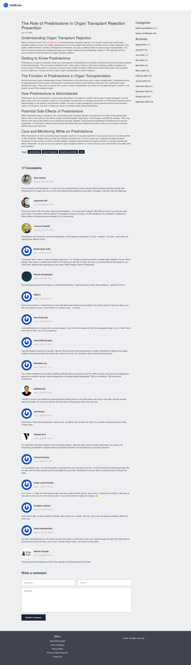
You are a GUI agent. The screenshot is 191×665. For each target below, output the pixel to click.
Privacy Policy (57, 648)
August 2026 (143, 44)
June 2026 (142, 55)
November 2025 (144, 91)
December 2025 (144, 86)
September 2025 (144, 101)
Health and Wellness (146, 33)
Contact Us (57, 656)
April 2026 (142, 65)
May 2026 (142, 60)
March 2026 (142, 70)
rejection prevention (68, 152)
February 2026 (144, 75)
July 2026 (141, 49)
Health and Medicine (146, 28)
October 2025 (143, 96)
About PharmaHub (57, 641)
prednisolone (34, 152)
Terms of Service (57, 645)
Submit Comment (33, 617)
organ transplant (50, 152)
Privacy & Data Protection (57, 652)
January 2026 (143, 81)
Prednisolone (53, 42)
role (81, 152)
